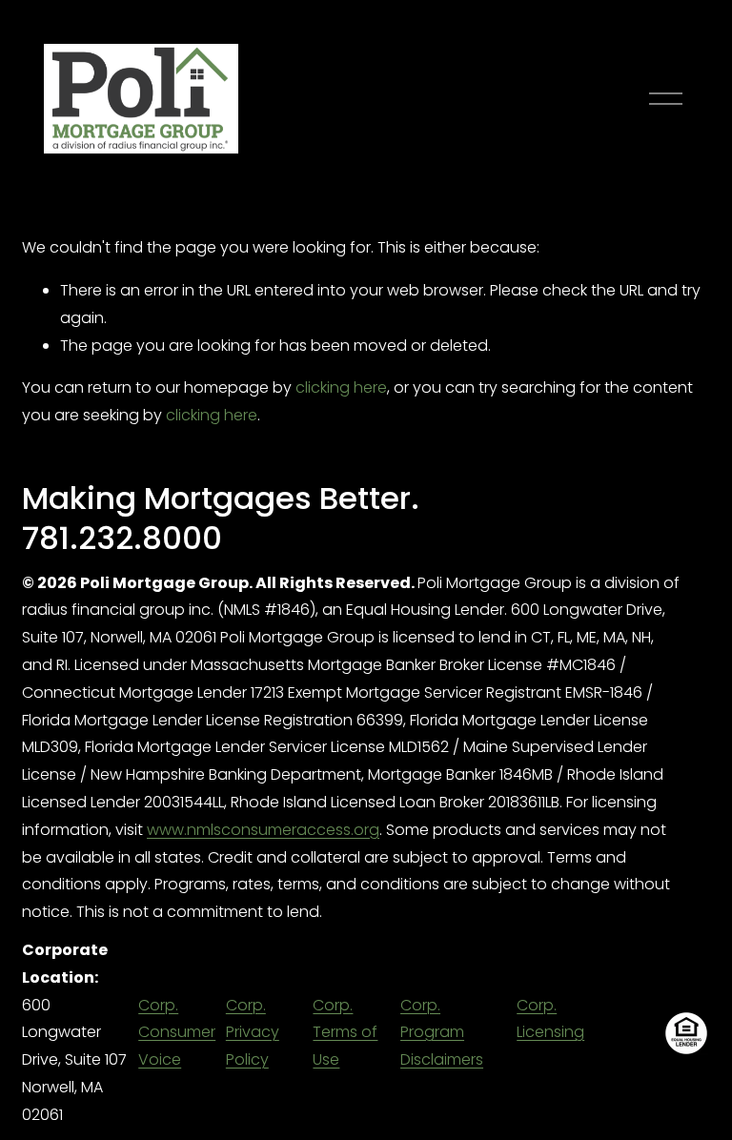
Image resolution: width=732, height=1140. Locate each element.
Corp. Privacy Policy (252, 1032)
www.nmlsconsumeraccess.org (263, 830)
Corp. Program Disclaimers (441, 1032)
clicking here (341, 387)
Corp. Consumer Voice (176, 1032)
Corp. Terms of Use (345, 1032)
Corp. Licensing (550, 1019)
